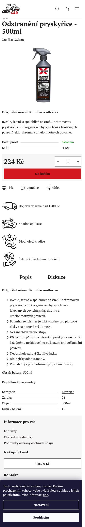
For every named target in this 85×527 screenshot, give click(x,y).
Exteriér (68, 392)
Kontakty (10, 431)
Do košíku (42, 173)
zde (45, 495)
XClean (19, 39)
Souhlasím (41, 517)
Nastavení (41, 505)
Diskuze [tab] (57, 277)
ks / (42, 463)
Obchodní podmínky (18, 437)
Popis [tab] (26, 277)
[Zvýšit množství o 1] (78, 161)
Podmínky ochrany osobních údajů (28, 443)
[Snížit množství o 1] (58, 161)
